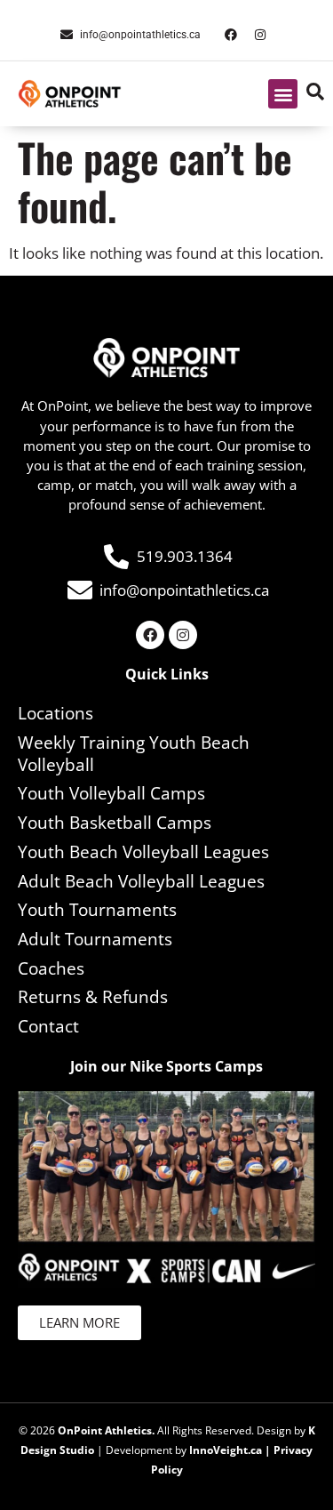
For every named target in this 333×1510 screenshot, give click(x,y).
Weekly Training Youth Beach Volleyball (134, 753)
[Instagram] (260, 34)
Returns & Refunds (93, 996)
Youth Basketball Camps (114, 822)
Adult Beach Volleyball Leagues (141, 881)
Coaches (51, 968)
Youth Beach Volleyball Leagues (143, 851)
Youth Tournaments (97, 909)
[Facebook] (230, 34)
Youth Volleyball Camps (111, 793)
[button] (282, 93)
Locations (55, 713)
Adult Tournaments (95, 939)
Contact (48, 1026)
